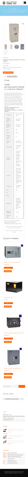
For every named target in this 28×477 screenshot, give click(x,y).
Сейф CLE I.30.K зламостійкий (12, 262)
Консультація (8, 271)
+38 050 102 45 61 (17, 456)
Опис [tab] (5, 76)
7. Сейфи (8, 67)
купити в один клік (8, 72)
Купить (8, 267)
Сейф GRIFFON (13, 67)
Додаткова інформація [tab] (12, 76)
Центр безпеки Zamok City (12, 462)
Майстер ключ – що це (7, 414)
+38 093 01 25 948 (10, 456)
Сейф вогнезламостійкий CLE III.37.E (14, 333)
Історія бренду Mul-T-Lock (8, 419)
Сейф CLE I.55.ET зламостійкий (12, 368)
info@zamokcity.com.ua (11, 461)
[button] (23, 24)
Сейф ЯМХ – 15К (8, 297)
